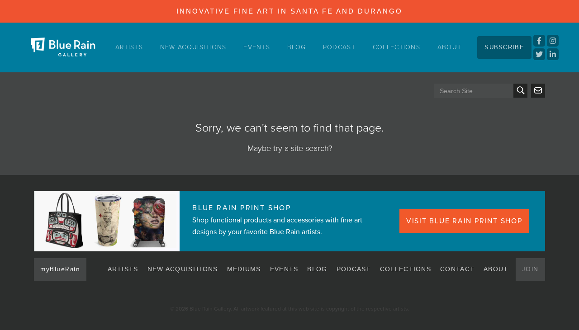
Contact (457, 269)
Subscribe (504, 47)
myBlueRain (60, 269)
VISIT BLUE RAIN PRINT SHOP (464, 221)
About (449, 47)
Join (530, 269)
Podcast (339, 47)
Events (256, 47)
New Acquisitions (193, 47)
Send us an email (538, 91)
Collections (396, 47)
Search (520, 91)
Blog (296, 47)
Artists (129, 47)
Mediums (244, 269)
